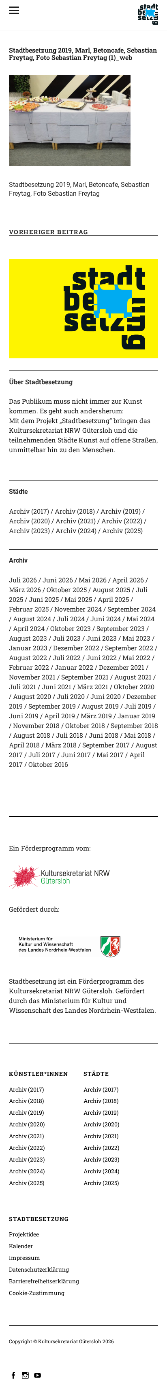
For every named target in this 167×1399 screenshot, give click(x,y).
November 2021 (32, 677)
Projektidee (24, 1234)
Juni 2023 (101, 638)
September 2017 (106, 745)
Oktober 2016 (48, 764)
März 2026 (25, 589)
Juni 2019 (24, 715)
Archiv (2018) (75, 511)
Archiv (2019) (121, 511)
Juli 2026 (23, 580)
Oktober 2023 (70, 628)
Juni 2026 (58, 580)
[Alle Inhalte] (17, 10)
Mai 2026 (93, 580)
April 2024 (29, 628)
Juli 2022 (67, 657)
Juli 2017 (42, 754)
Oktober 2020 (134, 686)
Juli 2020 (71, 696)
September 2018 (134, 725)
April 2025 (113, 599)
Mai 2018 (137, 735)
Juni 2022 (101, 657)
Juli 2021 (22, 686)
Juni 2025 (44, 599)
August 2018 (31, 735)
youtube (38, 1375)
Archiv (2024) (76, 530)
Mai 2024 (140, 618)
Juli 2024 (71, 618)
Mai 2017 (110, 754)
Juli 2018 (69, 735)
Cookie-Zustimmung (36, 1293)
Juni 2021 (56, 686)
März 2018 (61, 745)
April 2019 (59, 715)
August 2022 (28, 657)
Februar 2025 (29, 609)
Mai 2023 (136, 638)
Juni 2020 (105, 696)
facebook (14, 1375)
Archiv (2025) (122, 530)
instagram (26, 1375)
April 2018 (24, 745)
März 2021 (92, 686)
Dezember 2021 (121, 667)
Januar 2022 (74, 667)
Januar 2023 (28, 647)
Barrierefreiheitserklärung (44, 1281)
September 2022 (129, 647)
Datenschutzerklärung (39, 1269)
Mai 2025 (78, 599)
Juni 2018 (103, 735)
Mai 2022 (136, 657)
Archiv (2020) (29, 520)
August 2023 (28, 638)
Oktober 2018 (85, 725)
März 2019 (96, 715)
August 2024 (32, 618)
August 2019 (100, 706)
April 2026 (128, 580)
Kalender (21, 1246)
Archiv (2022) (121, 520)
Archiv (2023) (29, 530)
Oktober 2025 (67, 589)
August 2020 (32, 696)
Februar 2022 (29, 667)
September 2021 (85, 677)
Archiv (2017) (29, 511)
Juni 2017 (76, 754)
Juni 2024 (105, 618)
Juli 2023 (67, 638)
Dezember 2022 (76, 647)
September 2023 (120, 628)
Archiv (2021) (76, 520)
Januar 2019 (136, 715)
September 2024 (131, 609)
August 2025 (111, 589)
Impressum (24, 1257)
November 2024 (78, 609)
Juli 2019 (138, 706)
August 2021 (133, 677)
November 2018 (36, 725)
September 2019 (52, 706)
